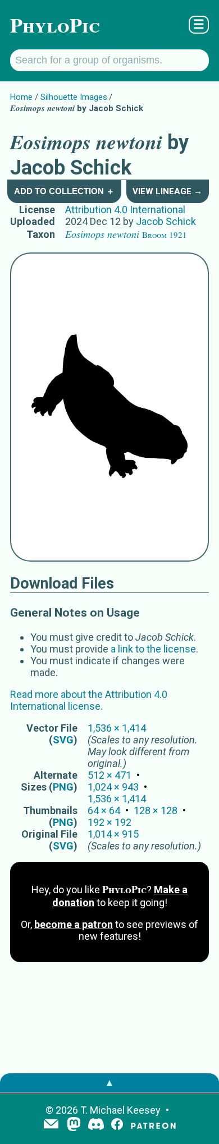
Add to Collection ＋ (64, 191)
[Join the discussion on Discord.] (96, 1125)
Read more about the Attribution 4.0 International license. (88, 700)
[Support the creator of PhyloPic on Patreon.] (153, 1125)
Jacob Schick (166, 221)
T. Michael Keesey (120, 1110)
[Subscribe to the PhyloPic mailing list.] (51, 1125)
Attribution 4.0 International (125, 209)
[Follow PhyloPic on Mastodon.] (74, 1125)
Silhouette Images (73, 97)
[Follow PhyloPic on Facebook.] (117, 1125)
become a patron (73, 924)
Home (21, 97)
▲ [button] (109, 1082)
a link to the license (153, 649)
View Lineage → (167, 191)
